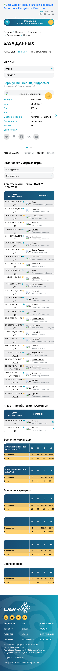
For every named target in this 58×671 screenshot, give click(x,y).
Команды (9, 51)
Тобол (34, 243)
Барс (34, 202)
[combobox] (29, 68)
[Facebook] (44, 14)
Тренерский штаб (41, 51)
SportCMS (34, 662)
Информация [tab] (11, 153)
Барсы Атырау (38, 250)
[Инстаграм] (40, 14)
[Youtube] (53, 14)
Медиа (24, 634)
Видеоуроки (47, 634)
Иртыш (35, 229)
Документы (27, 639)
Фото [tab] (40, 153)
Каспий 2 (36, 264)
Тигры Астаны (38, 216)
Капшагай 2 (36, 257)
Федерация (9, 623)
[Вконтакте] (49, 14)
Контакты (45, 639)
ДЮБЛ (24, 629)
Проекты (19, 32)
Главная (8, 32)
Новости (8, 629)
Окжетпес (36, 236)
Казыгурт (36, 209)
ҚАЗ (52, 11)
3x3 (23, 623)
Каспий (35, 346)
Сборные (8, 639)
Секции (44, 629)
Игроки (22, 51)
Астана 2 (35, 223)
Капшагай (36, 339)
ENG (47, 11)
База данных (34, 32)
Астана (35, 421)
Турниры (8, 634)
